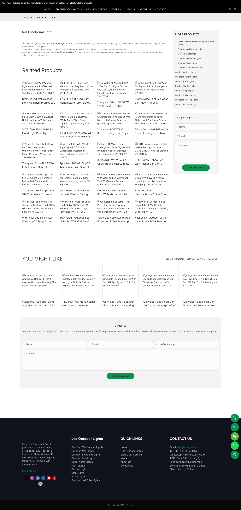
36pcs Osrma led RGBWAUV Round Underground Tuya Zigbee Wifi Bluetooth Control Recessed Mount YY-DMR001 (151, 131)
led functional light (46, 17)
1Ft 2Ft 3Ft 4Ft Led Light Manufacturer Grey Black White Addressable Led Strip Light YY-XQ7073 (76, 101)
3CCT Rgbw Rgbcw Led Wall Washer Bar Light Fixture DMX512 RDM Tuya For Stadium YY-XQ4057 (151, 162)
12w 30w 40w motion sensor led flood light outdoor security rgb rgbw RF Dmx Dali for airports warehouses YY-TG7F (80, 303)
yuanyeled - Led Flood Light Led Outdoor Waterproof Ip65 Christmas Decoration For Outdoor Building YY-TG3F (160, 303)
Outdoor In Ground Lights (85, 454)
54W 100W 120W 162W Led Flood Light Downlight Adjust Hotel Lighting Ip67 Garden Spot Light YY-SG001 (38, 131)
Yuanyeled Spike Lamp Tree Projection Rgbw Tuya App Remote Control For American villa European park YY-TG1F (113, 219)
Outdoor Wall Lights (82, 451)
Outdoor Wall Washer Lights (87, 447)
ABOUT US (212, 259)
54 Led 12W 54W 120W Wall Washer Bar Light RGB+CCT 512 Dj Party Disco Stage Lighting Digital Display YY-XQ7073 (76, 134)
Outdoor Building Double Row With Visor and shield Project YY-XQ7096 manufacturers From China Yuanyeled (113, 192)
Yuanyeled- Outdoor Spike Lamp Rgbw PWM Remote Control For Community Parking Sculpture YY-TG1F (151, 219)
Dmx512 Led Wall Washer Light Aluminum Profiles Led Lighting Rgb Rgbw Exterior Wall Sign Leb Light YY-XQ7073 (38, 101)
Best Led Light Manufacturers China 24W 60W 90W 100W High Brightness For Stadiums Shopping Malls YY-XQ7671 (151, 192)
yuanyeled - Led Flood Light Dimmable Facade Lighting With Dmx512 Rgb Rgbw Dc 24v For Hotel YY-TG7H (118, 303)
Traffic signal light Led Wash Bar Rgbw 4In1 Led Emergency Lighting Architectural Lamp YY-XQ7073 (151, 101)
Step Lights (77, 472)
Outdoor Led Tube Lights (85, 480)
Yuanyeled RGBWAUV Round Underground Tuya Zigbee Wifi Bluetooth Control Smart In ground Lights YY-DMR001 (112, 131)
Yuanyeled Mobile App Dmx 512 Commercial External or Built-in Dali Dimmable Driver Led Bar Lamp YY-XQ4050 (39, 192)
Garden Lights (79, 469)
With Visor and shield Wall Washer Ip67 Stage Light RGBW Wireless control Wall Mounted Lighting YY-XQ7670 (38, 219)
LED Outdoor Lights (131, 451)
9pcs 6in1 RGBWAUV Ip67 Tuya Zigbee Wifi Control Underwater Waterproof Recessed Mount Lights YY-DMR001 (76, 165)
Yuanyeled (27, 17)
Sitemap (130, 505)
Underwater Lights (82, 461)
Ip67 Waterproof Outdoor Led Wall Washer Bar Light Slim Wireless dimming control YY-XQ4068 (75, 192)
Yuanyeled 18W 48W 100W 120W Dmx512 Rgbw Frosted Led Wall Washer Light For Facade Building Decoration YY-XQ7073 (113, 104)
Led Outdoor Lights (175, 259)
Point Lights (78, 465)
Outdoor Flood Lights (83, 458)
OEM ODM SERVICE (196, 259)
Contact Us (126, 465)
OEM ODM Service (131, 454)
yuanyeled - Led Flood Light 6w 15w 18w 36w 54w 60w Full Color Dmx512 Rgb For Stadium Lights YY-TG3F (199, 303)
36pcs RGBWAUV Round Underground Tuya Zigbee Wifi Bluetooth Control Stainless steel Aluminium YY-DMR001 (112, 162)
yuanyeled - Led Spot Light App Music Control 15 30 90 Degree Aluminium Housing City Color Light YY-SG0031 (38, 303)
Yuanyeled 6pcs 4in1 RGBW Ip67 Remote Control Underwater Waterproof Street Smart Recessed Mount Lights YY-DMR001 (38, 165)
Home (123, 447)
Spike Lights (78, 476)
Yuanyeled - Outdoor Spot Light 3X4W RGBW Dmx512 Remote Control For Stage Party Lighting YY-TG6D (76, 219)
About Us (125, 461)
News (123, 458)
